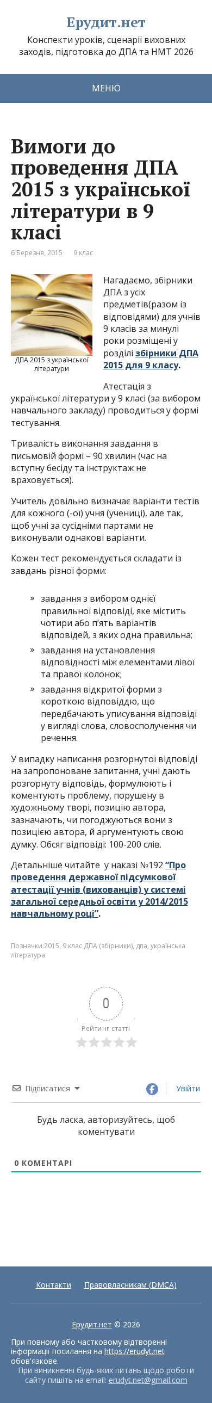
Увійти (187, 1088)
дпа (141, 945)
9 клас (83, 252)
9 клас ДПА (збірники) (98, 945)
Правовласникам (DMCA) (130, 1285)
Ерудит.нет (106, 22)
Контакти (53, 1285)
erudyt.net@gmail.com (148, 1380)
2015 (51, 945)
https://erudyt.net (134, 1351)
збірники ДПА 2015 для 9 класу (150, 359)
